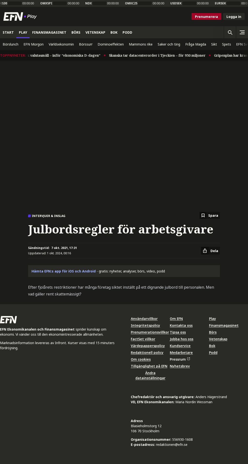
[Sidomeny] (242, 32)
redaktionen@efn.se (171, 444)
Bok (212, 345)
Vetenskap (218, 339)
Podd (213, 352)
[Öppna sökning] (230, 32)
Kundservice (180, 345)
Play (212, 318)
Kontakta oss (181, 325)
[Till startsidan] (21, 16)
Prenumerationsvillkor (150, 332)
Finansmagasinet (224, 325)
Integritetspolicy (145, 325)
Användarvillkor (144, 318)
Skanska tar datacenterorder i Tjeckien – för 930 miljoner (154, 55)
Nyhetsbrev (180, 366)
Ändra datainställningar (150, 375)
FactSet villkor (143, 339)
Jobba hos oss (181, 339)
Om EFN (176, 318)
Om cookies (141, 359)
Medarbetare (181, 352)
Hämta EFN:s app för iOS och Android (63, 271)
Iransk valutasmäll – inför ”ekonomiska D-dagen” (56, 55)
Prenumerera (206, 16)
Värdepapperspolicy (148, 345)
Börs (213, 332)
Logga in (233, 16)
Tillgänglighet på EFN (149, 366)
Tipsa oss (178, 332)
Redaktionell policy (147, 352)
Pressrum (178, 359)
